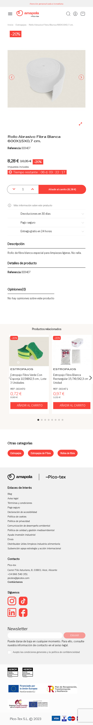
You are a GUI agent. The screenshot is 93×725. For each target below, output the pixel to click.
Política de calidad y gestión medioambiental (31, 530)
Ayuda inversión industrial (21, 534)
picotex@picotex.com (18, 578)
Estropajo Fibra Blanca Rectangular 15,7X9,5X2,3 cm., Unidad (71, 379)
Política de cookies (17, 516)
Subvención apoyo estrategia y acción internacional (34, 548)
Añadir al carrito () (62, 189)
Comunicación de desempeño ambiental (29, 525)
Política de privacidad (19, 521)
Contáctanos (15, 582)
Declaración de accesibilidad (22, 512)
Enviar (74, 635)
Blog (10, 494)
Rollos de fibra (67, 453)
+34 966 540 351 (18, 574)
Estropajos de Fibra (41, 453)
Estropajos (15, 453)
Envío (10, 539)
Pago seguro (14, 507)
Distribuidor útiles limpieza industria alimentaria (34, 544)
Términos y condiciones (20, 503)
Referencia (14, 148)
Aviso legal (13, 498)
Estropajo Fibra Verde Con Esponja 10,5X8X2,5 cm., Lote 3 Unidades (28, 379)
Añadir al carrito (30, 405)
